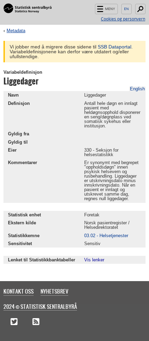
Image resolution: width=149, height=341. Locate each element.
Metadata (16, 30)
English (126, 9)
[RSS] (36, 321)
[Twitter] (14, 321)
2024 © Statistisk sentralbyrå (40, 306)
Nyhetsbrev (54, 291)
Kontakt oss (18, 291)
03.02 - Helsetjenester (106, 235)
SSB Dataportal (114, 47)
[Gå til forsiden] (27, 8)
